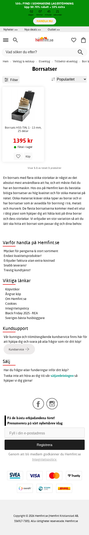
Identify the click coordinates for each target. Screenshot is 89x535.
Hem (5, 61)
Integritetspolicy (17, 308)
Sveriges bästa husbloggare (25, 318)
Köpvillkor (12, 289)
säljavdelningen (62, 376)
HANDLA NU (45, 21)
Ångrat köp (13, 294)
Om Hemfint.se (15, 299)
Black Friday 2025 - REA (21, 313)
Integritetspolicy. (44, 459)
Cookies (11, 304)
